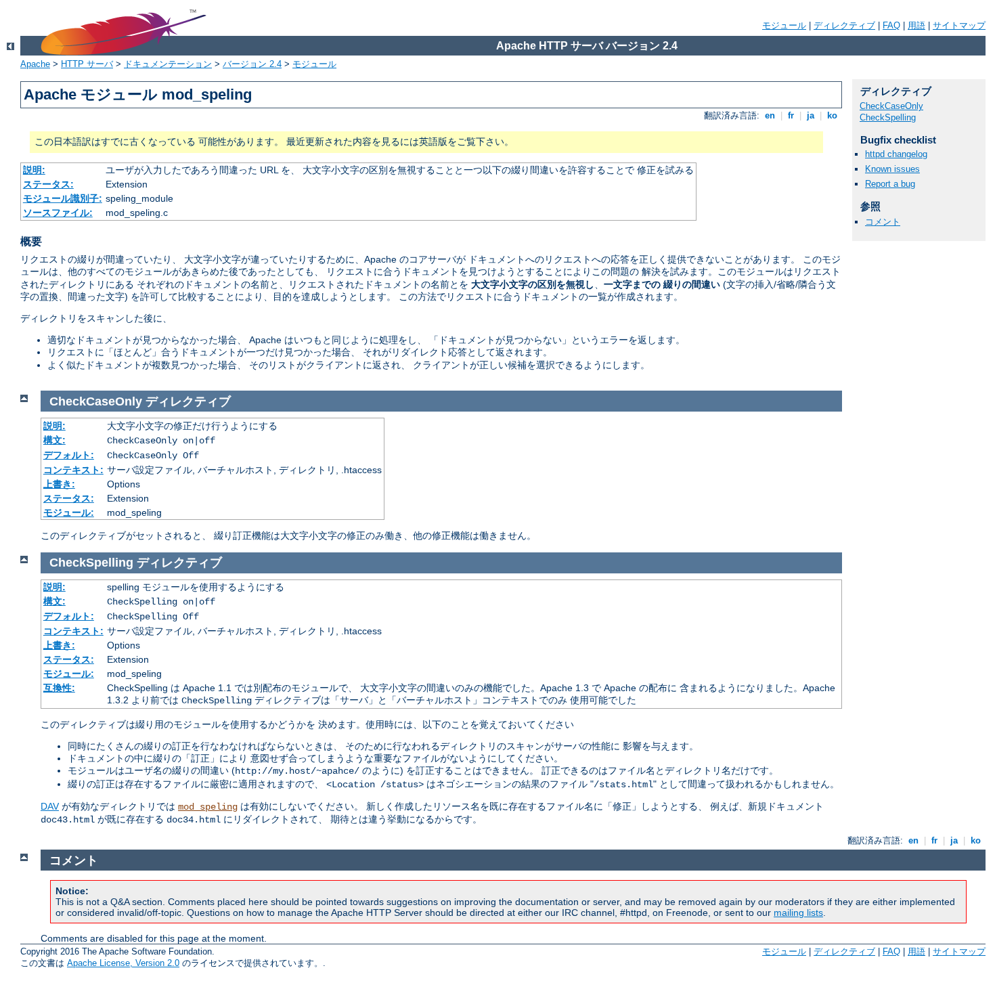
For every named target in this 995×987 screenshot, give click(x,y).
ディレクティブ (844, 25)
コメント (882, 222)
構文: (54, 440)
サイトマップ (959, 25)
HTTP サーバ (87, 64)
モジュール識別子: (62, 198)
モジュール (784, 25)
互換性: (59, 687)
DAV (50, 806)
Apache (35, 64)
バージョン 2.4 (252, 64)
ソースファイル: (58, 212)
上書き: (59, 484)
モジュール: (68, 512)
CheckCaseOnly (891, 106)
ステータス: (48, 184)
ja (810, 115)
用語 (916, 25)
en (770, 115)
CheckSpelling (888, 117)
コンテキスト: (73, 469)
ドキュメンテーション (168, 64)
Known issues (892, 169)
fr (791, 115)
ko (832, 115)
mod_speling (208, 807)
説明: (34, 169)
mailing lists (798, 912)
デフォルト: (68, 454)
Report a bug (890, 184)
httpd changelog (896, 154)
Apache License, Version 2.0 (123, 963)
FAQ (891, 25)
